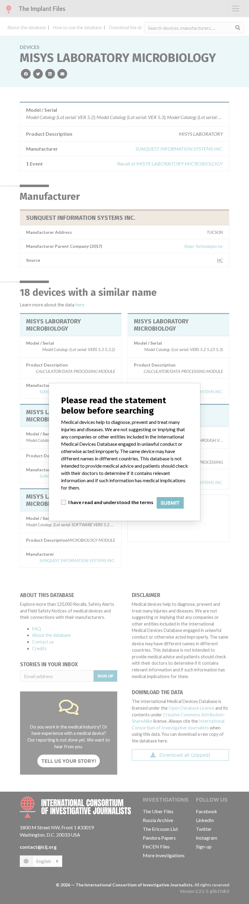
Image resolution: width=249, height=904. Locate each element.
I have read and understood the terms (110, 502)
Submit (170, 503)
